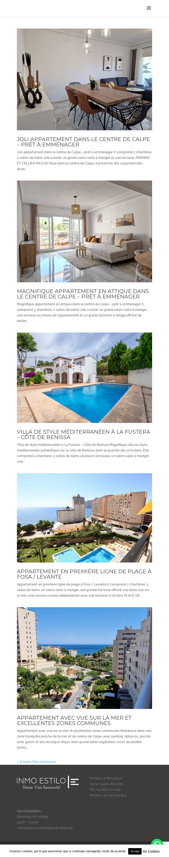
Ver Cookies (151, 851)
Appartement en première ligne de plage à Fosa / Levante (84, 574)
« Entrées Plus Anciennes (36, 762)
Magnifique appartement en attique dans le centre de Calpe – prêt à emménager (83, 294)
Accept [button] (135, 851)
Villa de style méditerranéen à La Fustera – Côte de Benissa (83, 434)
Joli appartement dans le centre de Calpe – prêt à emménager (83, 142)
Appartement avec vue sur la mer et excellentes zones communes (74, 721)
